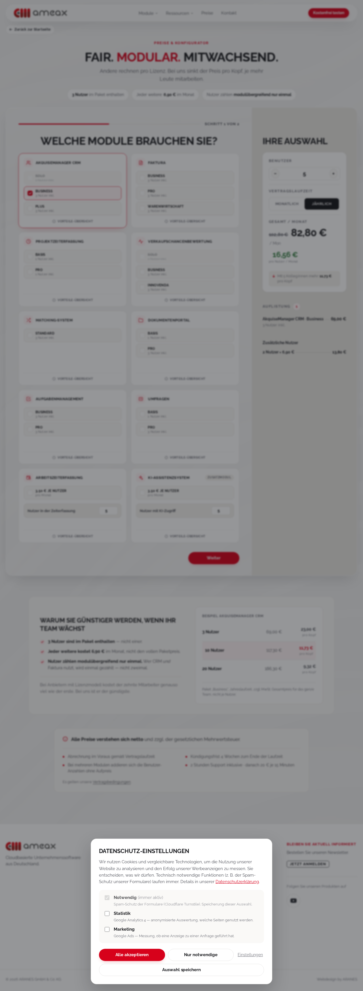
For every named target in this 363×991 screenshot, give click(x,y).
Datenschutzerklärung (237, 881)
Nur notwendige (200, 954)
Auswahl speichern (181, 969)
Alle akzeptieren (132, 954)
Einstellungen (250, 954)
